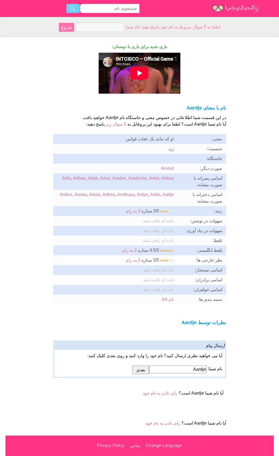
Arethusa (126, 194)
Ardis (155, 194)
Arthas (79, 178)
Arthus (167, 178)
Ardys (142, 194)
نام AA (168, 299)
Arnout (167, 168)
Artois (94, 194)
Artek (154, 178)
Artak (93, 178)
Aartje (168, 194)
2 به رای (132, 211)
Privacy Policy (111, 445)
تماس (135, 445)
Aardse (119, 178)
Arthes (108, 194)
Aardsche (137, 178)
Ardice (66, 194)
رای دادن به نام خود (160, 393)
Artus (105, 178)
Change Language (164, 445)
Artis (66, 178)
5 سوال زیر (116, 124)
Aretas (80, 194)
